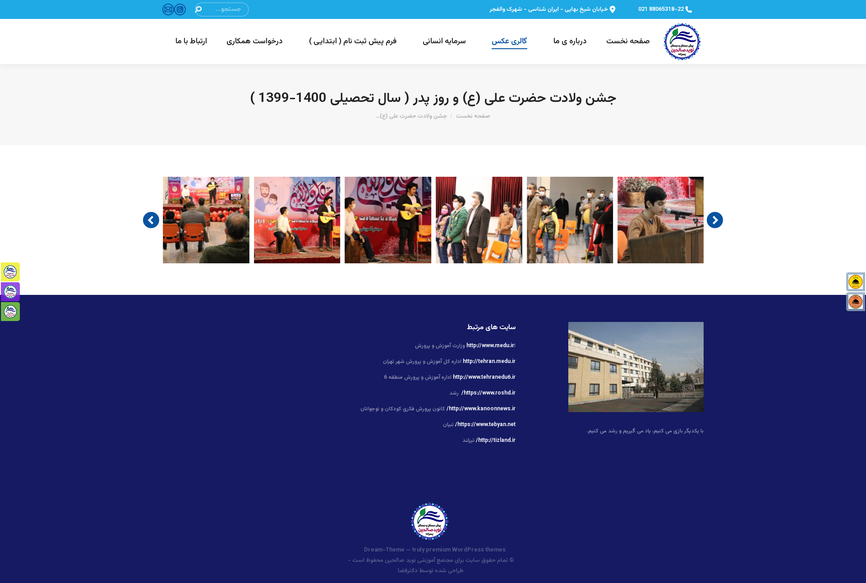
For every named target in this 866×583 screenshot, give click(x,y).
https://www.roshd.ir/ (488, 393)
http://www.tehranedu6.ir (484, 377)
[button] (151, 220)
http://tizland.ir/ (496, 440)
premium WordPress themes (466, 550)
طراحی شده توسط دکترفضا (431, 570)
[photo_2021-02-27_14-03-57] (479, 220)
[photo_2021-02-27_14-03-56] (570, 220)
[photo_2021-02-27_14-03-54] (661, 220)
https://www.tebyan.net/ (485, 425)
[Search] (198, 9)
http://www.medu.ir (490, 346)
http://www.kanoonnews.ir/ (481, 409)
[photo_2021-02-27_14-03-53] (206, 220)
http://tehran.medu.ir (489, 362)
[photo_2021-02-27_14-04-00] (388, 220)
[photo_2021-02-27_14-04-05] (297, 220)
